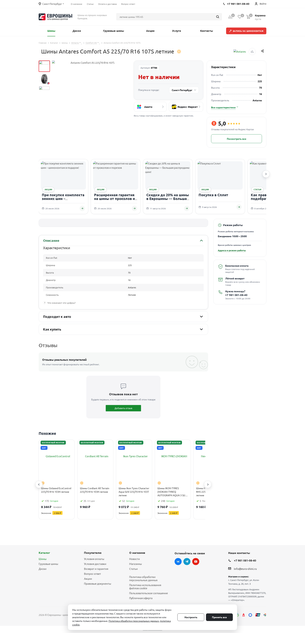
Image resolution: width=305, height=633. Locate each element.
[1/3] (44, 66)
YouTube (195, 561)
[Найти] (217, 16)
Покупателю (92, 552)
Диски (42, 568)
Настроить (190, 617)
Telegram (186, 561)
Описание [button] (51, 240)
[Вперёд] (266, 174)
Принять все (219, 617)
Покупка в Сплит (213, 195)
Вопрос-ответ (92, 573)
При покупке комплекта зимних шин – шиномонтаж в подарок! (63, 199)
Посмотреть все (236, 138)
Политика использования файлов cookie (145, 586)
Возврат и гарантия (96, 568)
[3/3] (44, 91)
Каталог (44, 552)
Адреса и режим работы (232, 250)
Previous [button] (39, 484)
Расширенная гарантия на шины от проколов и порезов (114, 199)
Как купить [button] (52, 329)
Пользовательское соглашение (148, 593)
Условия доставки (95, 563)
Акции (88, 578)
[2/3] (44, 79)
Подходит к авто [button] (57, 316)
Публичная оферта (140, 598)
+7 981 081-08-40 (236, 295)
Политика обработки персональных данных (143, 578)
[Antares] (240, 51)
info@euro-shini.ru (245, 568)
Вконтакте (178, 561)
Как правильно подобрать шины (266, 197)
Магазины (135, 563)
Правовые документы (97, 583)
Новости (134, 558)
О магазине (137, 552)
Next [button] (207, 484)
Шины (42, 558)
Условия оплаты (94, 558)
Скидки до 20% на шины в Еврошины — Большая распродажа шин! (167, 199)
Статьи (133, 568)
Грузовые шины (48, 563)
